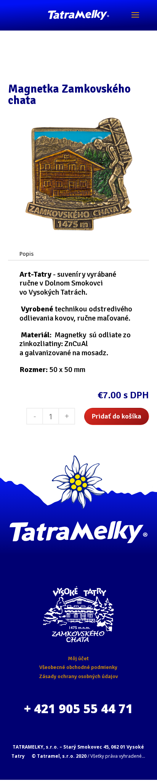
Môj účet (78, 658)
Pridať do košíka (116, 416)
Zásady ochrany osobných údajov (78, 676)
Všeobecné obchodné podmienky (78, 667)
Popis (26, 253)
